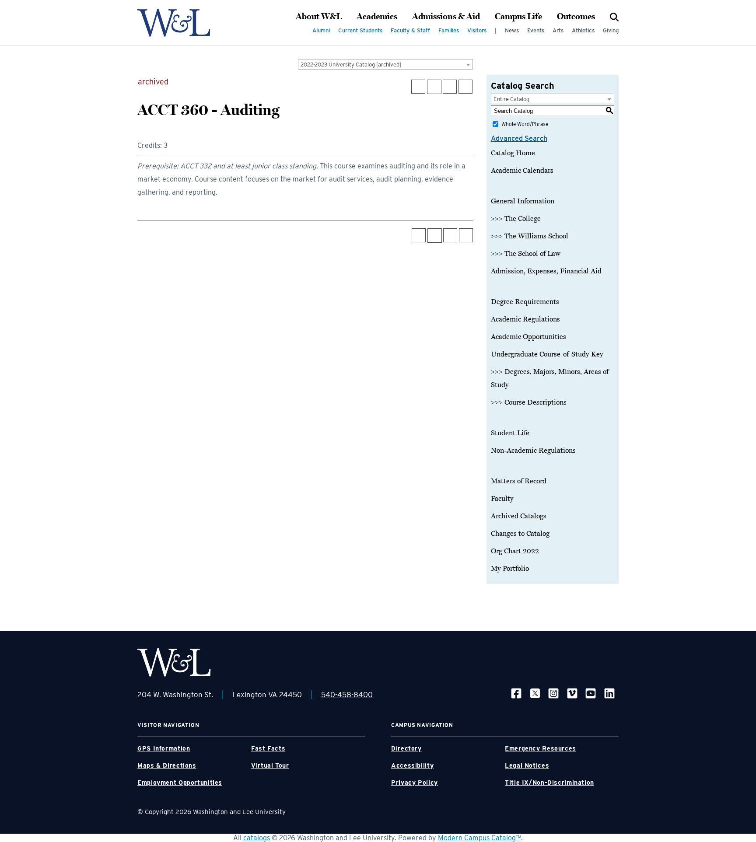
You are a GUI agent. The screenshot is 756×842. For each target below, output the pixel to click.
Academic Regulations (525, 319)
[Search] (614, 16)
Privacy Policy (414, 782)
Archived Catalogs (518, 516)
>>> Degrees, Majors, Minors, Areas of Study (550, 378)
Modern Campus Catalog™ (479, 838)
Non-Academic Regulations (533, 450)
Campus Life (518, 16)
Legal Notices (527, 765)
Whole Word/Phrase (524, 124)
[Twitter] (535, 693)
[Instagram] (553, 693)
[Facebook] (516, 693)
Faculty (502, 498)
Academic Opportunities (528, 336)
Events (535, 30)
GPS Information (163, 748)
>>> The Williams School (529, 236)
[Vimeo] (572, 693)
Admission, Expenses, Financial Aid (546, 271)
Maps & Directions (166, 765)
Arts (558, 30)
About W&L (319, 16)
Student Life (510, 433)
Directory (406, 748)
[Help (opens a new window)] (465, 87)
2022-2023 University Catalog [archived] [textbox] (351, 64)
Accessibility (412, 765)
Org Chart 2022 (515, 551)
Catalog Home (513, 153)
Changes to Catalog (520, 533)
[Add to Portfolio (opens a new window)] (418, 87)
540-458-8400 (347, 694)
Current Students (360, 30)
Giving (611, 30)
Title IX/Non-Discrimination (549, 782)
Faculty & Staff (410, 30)
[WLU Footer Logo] (174, 662)
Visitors (476, 30)
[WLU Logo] (173, 23)
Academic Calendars (522, 170)
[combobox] (385, 64)
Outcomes (576, 16)
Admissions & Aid (446, 16)
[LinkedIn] (609, 693)
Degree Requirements (525, 301)
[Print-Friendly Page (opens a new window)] (450, 87)
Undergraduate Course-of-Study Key (547, 354)
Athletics (583, 30)
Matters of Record (518, 481)
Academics (377, 16)
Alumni (321, 30)
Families (448, 30)
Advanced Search (519, 138)
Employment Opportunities (179, 782)
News (512, 30)
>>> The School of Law (525, 253)
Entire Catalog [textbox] (511, 99)
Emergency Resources (540, 748)
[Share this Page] (434, 87)
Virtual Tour (270, 765)
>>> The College (516, 218)
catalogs (256, 838)
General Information (522, 201)
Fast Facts (268, 748)
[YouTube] (590, 693)
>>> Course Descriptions (529, 402)
